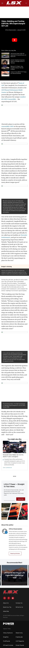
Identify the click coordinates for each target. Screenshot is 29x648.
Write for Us (19, 607)
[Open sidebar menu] (2, 3)
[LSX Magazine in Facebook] (8, 598)
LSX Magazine (20, 641)
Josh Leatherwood (7, 467)
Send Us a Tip (7, 607)
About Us (6, 603)
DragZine (5, 637)
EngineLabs (19, 637)
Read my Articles (15, 553)
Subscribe (21, 499)
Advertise (6, 611)
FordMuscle (6, 641)
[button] (14, 40)
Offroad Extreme (8, 645)
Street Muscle (20, 645)
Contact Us (19, 603)
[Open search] (26, 3)
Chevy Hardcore (8, 633)
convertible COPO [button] (7, 126)
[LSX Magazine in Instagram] (4, 598)
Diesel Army (19, 633)
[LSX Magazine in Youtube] (12, 598)
